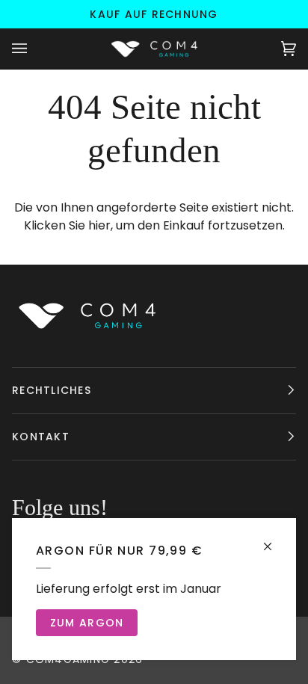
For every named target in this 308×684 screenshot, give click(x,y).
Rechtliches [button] (51, 390)
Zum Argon (86, 622)
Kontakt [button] (41, 436)
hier (99, 225)
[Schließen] (274, 540)
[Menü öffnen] (34, 48)
